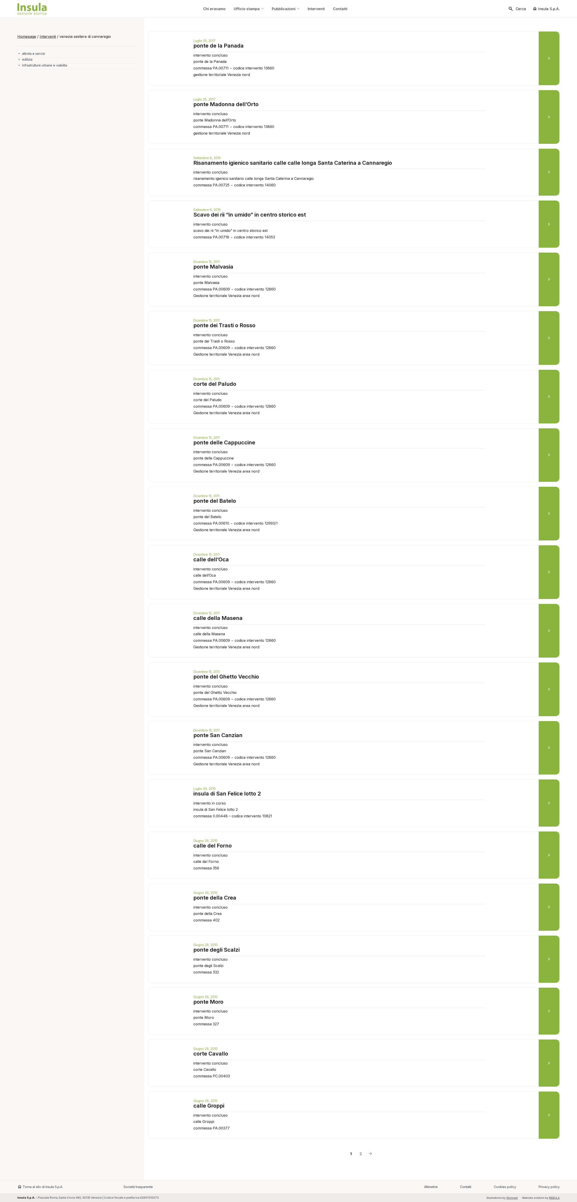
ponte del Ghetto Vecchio (226, 676)
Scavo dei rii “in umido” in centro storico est (249, 214)
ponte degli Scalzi (216, 949)
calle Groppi (208, 1105)
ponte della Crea (214, 897)
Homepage (26, 36)
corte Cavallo (210, 1053)
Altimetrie (431, 1187)
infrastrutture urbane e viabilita (44, 65)
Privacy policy (549, 1187)
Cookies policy (505, 1187)
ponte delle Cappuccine (224, 442)
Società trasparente (138, 1187)
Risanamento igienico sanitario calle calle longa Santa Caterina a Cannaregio (292, 163)
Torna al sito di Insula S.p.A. (40, 1187)
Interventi (48, 36)
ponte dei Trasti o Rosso (224, 325)
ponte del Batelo (214, 501)
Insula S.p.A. (546, 8)
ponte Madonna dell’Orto (226, 104)
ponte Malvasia (213, 266)
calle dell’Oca (211, 559)
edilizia (27, 59)
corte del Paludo (214, 384)
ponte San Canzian (218, 735)
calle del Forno (212, 845)
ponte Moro (208, 1002)
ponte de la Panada (218, 45)
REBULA (554, 1198)
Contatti (465, 1187)
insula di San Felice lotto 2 (227, 793)
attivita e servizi (33, 53)
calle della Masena (218, 618)
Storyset (512, 1198)
